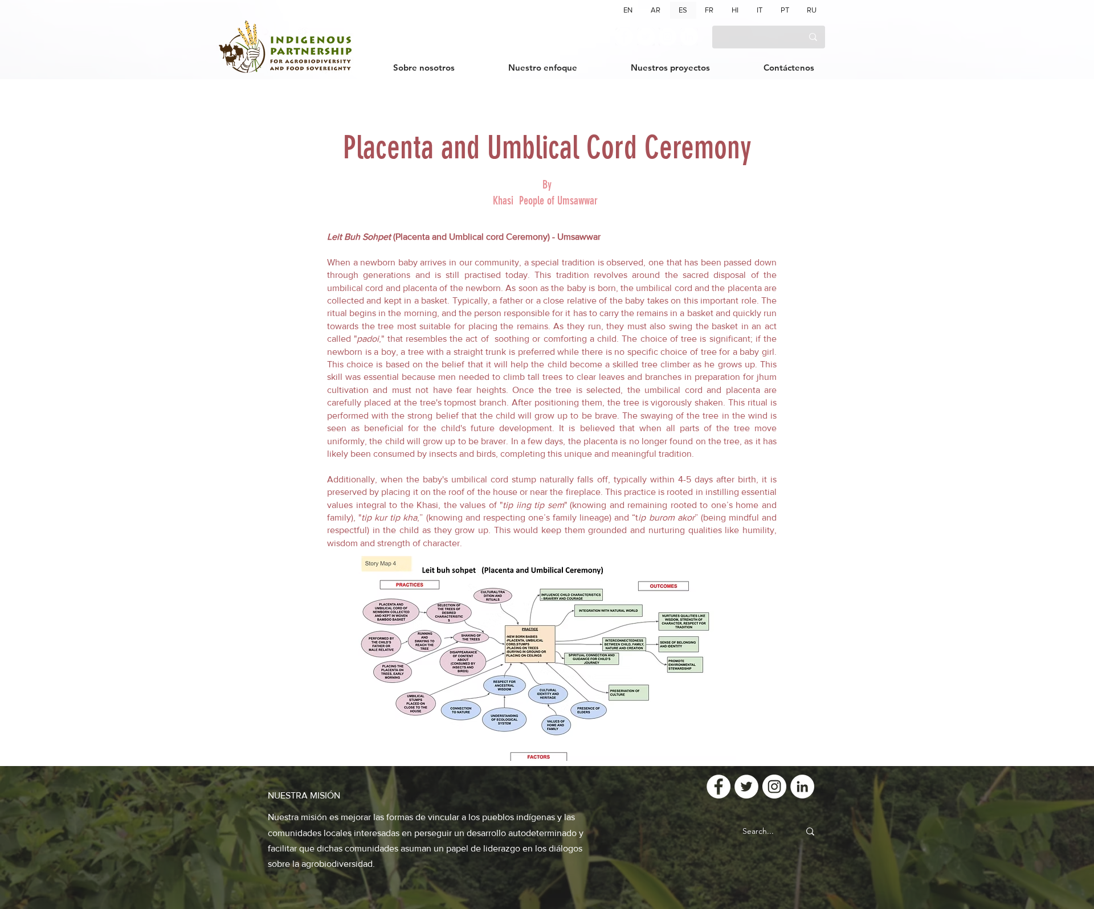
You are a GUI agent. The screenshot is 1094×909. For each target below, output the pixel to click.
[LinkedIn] (689, 37)
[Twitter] (646, 37)
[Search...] (810, 831)
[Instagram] (667, 37)
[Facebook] (624, 37)
